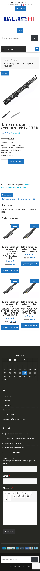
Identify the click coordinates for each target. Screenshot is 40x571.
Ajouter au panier (16, 162)
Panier (7, 401)
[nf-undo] (5, 499)
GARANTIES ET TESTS (13, 443)
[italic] (22, 493)
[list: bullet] (9, 496)
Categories (10, 49)
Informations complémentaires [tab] (14, 199)
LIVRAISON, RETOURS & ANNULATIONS (19, 438)
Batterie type (22, 187)
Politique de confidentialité (14, 448)
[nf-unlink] (23, 496)
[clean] (30, 493)
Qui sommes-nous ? (10, 410)
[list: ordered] (5, 496)
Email (6, 475)
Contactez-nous (13, 5)
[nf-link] (19, 496)
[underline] (26, 493)
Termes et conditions (12, 452)
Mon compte (20, 8)
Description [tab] (6, 195)
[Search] (34, 38)
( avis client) (15, 133)
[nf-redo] (9, 499)
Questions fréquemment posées (14, 419)
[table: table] (28, 496)
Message (8, 488)
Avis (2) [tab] (32, 199)
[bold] (18, 493)
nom (5, 463)
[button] (37, 49)
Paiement (8, 405)
